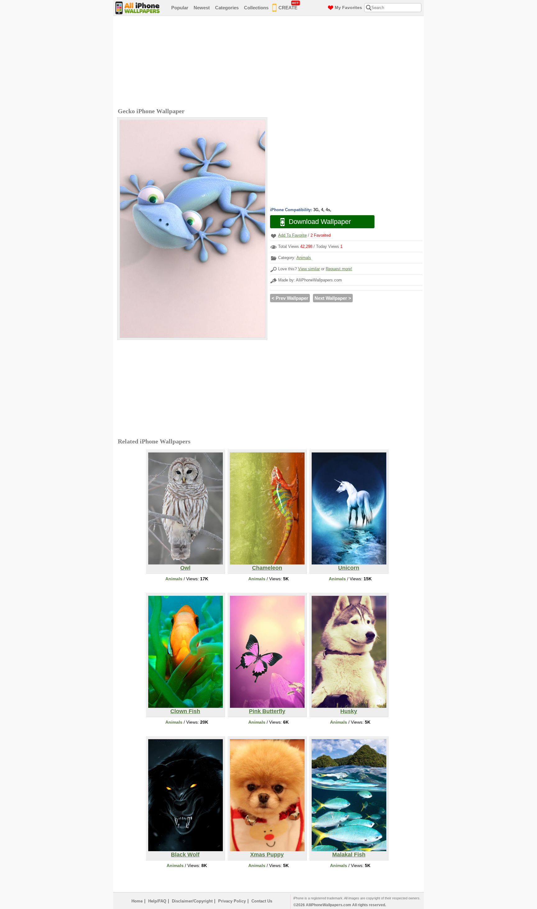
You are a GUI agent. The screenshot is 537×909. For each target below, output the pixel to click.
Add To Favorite (292, 235)
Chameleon (267, 568)
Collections (256, 7)
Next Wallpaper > (332, 298)
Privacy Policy (232, 901)
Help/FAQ (157, 901)
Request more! (339, 269)
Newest (202, 7)
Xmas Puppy (267, 854)
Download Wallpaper (320, 221)
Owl (185, 568)
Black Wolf (185, 854)
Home (137, 901)
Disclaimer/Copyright (192, 901)
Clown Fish (185, 711)
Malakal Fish (348, 854)
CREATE (288, 5)
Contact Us (261, 901)
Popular (179, 7)
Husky (348, 711)
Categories (227, 7)
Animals (303, 257)
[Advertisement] (270, 62)
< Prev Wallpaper (290, 298)
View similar (309, 269)
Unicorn (348, 568)
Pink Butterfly (267, 711)
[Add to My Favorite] (273, 236)
